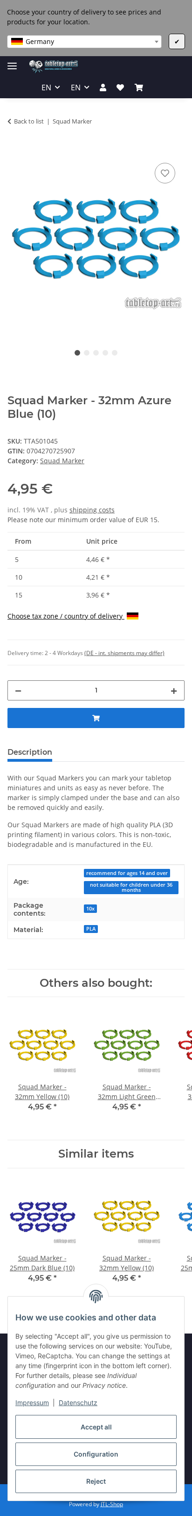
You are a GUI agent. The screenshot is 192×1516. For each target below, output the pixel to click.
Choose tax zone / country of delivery (65, 616)
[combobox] (84, 41)
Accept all (96, 1427)
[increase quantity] (174, 690)
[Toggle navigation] (12, 62)
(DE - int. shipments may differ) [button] (124, 653)
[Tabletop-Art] (53, 66)
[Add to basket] (14, 150)
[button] (103, 87)
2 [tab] (86, 353)
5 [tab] (114, 353)
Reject (96, 1481)
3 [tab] (96, 353)
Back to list (29, 121)
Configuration (96, 1454)
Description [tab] (29, 752)
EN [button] (46, 87)
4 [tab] (105, 353)
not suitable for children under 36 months (131, 887)
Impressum (32, 1403)
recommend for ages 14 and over (127, 873)
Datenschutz (78, 1403)
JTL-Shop (112, 1504)
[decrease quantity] (18, 690)
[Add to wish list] (165, 173)
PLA (91, 929)
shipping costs (92, 509)
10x (90, 908)
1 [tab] (77, 353)
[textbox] (84, 42)
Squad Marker (62, 460)
